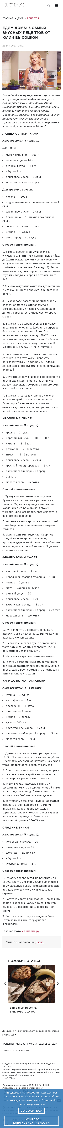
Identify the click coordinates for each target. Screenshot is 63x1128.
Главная (8, 18)
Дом (20, 18)
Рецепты (33, 18)
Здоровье (44, 1044)
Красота (32, 1044)
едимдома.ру (30, 931)
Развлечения (21, 1051)
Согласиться (31, 1110)
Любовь (20, 1044)
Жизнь (7, 1051)
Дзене (40, 942)
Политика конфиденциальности (31, 1120)
